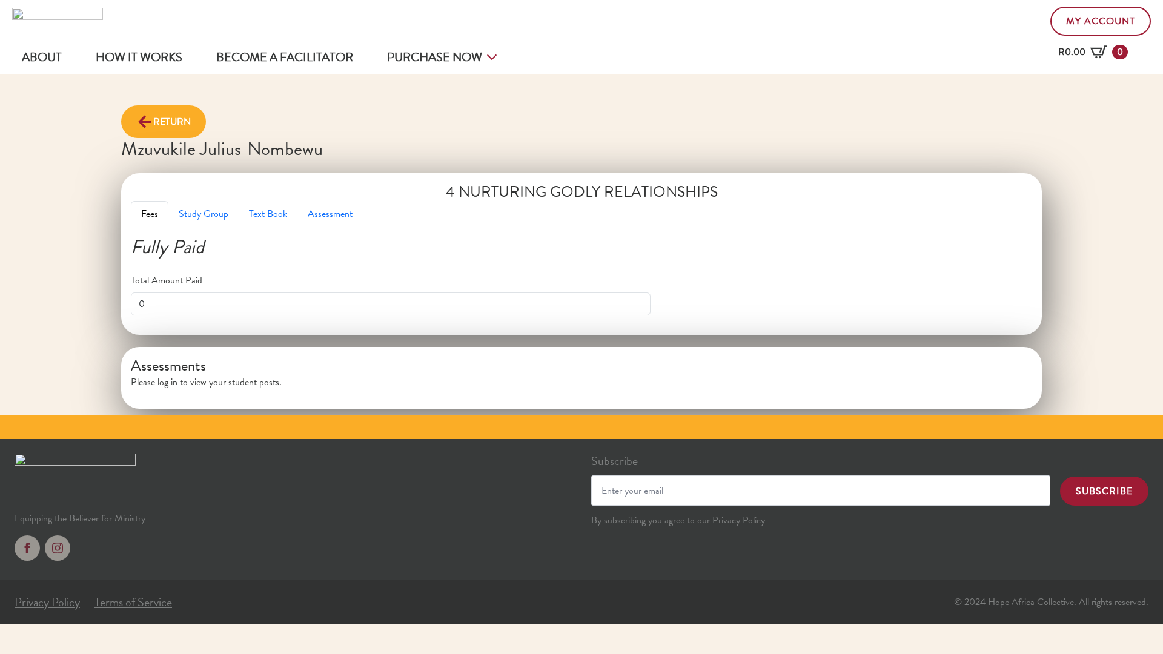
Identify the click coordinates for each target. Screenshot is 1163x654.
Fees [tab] (149, 213)
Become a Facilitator (284, 57)
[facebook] (27, 548)
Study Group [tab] (203, 213)
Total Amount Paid (166, 280)
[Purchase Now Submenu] (494, 57)
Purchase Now (434, 57)
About (42, 57)
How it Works (139, 57)
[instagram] (57, 548)
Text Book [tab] (268, 213)
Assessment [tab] (330, 213)
